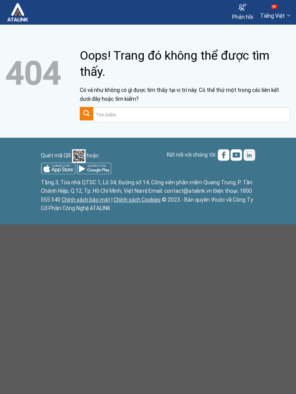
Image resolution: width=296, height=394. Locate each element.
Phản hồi (242, 17)
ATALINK (100, 208)
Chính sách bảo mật (86, 200)
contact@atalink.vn (188, 191)
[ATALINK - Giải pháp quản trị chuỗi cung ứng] (43, 12)
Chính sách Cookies (137, 200)
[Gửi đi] (86, 113)
